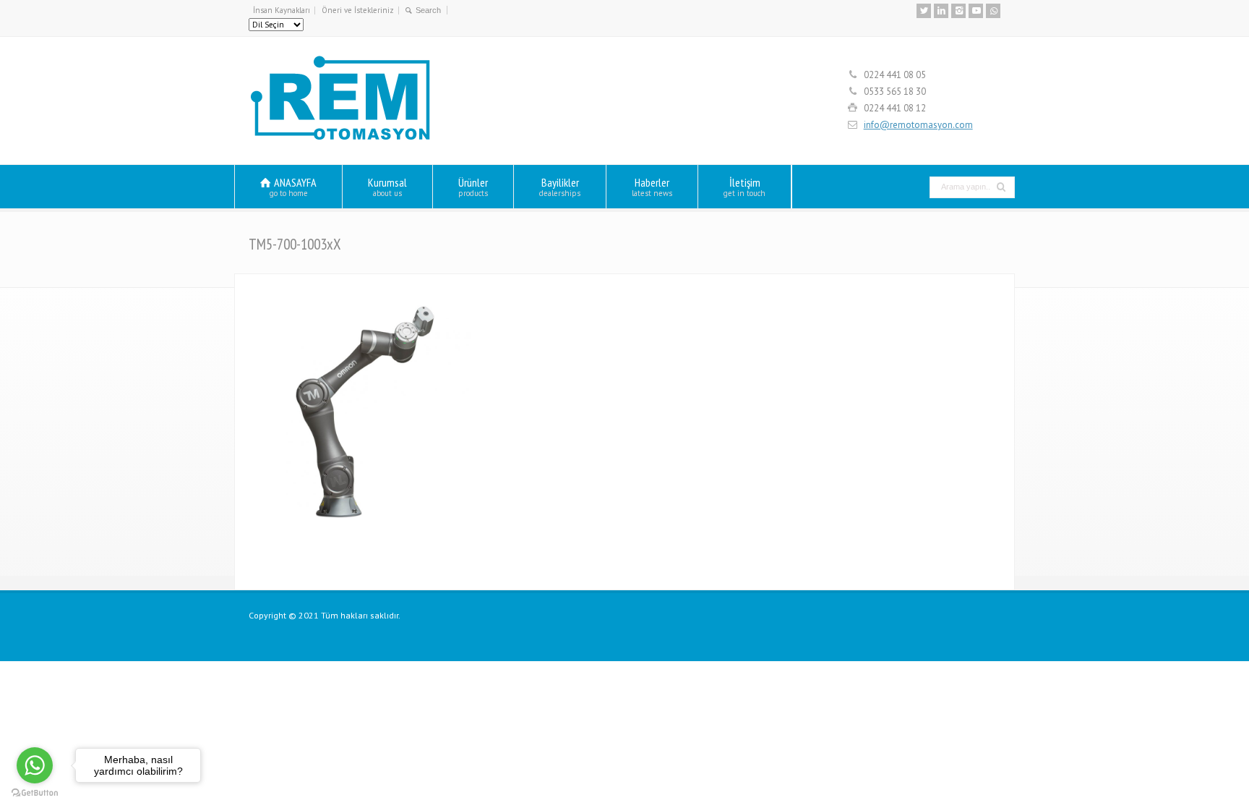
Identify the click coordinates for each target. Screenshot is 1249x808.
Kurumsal (387, 186)
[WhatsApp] (993, 11)
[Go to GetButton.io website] (35, 793)
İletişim (744, 186)
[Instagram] (958, 11)
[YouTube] (976, 11)
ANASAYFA (293, 186)
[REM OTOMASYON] (341, 138)
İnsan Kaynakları (281, 10)
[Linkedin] (941, 11)
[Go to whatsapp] (35, 765)
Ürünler (473, 186)
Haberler (652, 186)
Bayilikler (559, 186)
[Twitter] (924, 11)
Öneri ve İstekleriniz (358, 10)
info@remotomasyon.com (918, 125)
